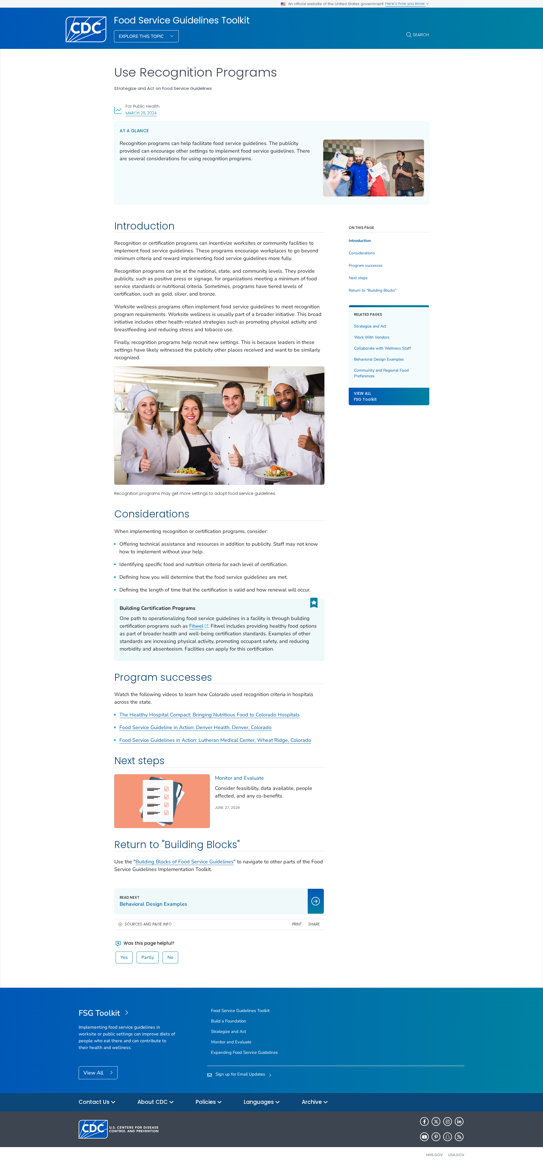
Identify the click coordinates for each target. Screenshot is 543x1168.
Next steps (358, 278)
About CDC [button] (153, 1102)
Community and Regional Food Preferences (381, 373)
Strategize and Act (370, 326)
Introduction (360, 240)
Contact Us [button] (95, 1102)
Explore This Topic (142, 36)
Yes (124, 957)
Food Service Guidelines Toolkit (182, 20)
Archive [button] (312, 1102)
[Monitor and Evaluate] (162, 801)
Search (421, 35)
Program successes (366, 265)
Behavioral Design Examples (379, 359)
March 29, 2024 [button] (141, 113)
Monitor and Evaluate (239, 778)
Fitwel (196, 626)
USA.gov (456, 1155)
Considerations (362, 253)
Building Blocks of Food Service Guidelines (184, 861)
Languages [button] (259, 1102)
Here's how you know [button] (405, 3)
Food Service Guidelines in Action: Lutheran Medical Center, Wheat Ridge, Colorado (215, 740)
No (170, 957)
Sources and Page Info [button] (148, 924)
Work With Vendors (371, 337)
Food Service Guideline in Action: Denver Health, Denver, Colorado (195, 727)
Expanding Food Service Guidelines (244, 1052)
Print (297, 924)
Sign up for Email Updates (240, 1074)
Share (314, 924)
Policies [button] (206, 1102)
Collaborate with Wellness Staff (382, 348)
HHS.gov (434, 1155)
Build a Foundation (228, 1021)
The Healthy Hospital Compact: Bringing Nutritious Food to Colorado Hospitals (209, 714)
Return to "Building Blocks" (373, 290)
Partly (147, 957)
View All (94, 1072)
